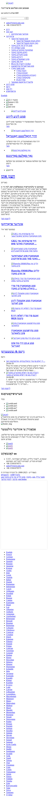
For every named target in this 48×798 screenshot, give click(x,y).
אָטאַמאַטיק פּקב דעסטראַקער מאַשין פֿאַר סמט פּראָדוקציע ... (25, 257)
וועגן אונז (9, 32)
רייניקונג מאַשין (17, 57)
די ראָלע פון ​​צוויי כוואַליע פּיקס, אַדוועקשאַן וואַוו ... (25, 361)
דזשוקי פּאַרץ (21, 71)
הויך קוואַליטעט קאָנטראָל (21, 136)
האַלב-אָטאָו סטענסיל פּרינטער (28, 41)
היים (8, 29)
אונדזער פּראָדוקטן (12, 224)
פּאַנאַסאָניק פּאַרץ (23, 77)
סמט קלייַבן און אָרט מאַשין (21, 45)
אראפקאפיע (11, 91)
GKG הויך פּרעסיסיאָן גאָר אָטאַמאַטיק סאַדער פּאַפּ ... (24, 242)
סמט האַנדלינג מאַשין (19, 55)
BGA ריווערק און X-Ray (21, 64)
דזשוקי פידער (6, 479)
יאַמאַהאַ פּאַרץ (22, 73)
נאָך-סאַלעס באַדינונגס (19, 155)
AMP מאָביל (15, 475)
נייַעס (8, 87)
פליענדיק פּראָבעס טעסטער (22, 82)
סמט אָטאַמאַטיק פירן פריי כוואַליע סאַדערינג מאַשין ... (24, 287)
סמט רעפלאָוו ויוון (18, 48)
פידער (14, 479)
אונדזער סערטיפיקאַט (19, 34)
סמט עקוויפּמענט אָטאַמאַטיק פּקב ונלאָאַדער (24, 332)
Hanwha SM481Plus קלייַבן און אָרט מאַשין (25, 272)
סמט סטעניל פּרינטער (19, 38)
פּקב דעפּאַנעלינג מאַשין (20, 59)
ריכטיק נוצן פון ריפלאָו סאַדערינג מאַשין (21, 375)
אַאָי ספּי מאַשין (17, 61)
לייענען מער (5, 218)
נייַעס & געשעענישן (13, 351)
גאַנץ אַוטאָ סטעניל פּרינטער (27, 43)
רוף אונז (9, 89)
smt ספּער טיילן (38, 477)
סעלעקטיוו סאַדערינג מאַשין (22, 50)
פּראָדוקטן (10, 36)
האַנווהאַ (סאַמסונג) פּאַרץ (26, 75)
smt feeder (22, 479)
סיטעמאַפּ (5, 475)
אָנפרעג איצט (6, 439)
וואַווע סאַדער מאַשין (19, 52)
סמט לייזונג (10, 84)
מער (7, 126)
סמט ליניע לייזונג (16, 116)
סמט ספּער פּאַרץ (18, 68)
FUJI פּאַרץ (20, 80)
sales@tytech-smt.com (15, 466)
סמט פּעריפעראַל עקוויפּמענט (22, 66)
